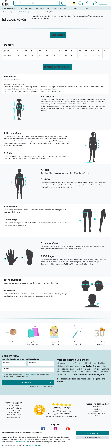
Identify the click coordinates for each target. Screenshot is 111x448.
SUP (48, 8)
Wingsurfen (40, 8)
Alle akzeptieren (92, 433)
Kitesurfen (29, 8)
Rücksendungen (14, 410)
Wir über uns (97, 411)
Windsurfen (57, 8)
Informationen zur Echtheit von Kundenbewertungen (61, 416)
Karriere (97, 409)
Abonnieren (27, 382)
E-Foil (20, 8)
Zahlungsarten (14, 406)
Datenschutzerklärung (21, 441)
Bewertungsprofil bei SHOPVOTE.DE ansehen (61, 414)
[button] (100, 3)
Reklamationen (14, 412)
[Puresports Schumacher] (5, 3)
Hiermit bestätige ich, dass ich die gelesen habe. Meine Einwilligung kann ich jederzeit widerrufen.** (26, 375)
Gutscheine (97, 407)
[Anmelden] (87, 3)
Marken (87, 8)
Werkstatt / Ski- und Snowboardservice (14, 416)
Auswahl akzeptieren (92, 437)
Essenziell (8, 445)
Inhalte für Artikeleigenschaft (25, 12)
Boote (66, 8)
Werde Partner (97, 416)
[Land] (74, 3)
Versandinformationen (14, 408)
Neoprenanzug (76, 8)
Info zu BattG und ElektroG (97, 414)
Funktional (20, 445)
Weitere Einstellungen (33, 445)
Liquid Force (39, 12)
